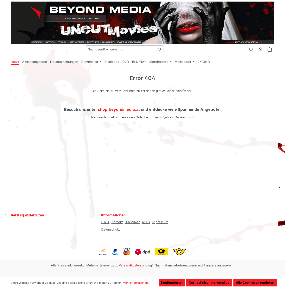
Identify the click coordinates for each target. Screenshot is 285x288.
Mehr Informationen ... (136, 282)
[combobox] (120, 49)
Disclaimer (132, 222)
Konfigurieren (171, 283)
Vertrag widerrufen (27, 215)
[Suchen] (158, 49)
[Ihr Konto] (260, 49)
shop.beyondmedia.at (119, 109)
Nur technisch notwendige (209, 283)
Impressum (160, 222)
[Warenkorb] (269, 49)
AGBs (146, 222)
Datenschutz (110, 229)
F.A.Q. (105, 222)
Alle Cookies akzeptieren (255, 283)
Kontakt (117, 222)
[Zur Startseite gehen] (142, 23)
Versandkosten (130, 265)
